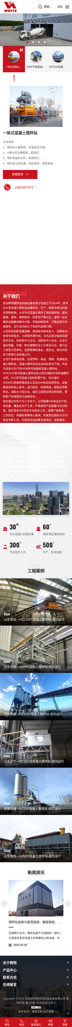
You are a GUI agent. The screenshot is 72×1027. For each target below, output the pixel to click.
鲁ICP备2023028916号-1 (40, 1002)
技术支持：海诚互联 (30, 1011)
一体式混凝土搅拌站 (20, 133)
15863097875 (23, 187)
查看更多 (17, 174)
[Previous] (4, 903)
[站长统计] (36, 1007)
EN (60, 7)
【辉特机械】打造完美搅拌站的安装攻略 (36, 922)
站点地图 (48, 1011)
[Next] (67, 903)
